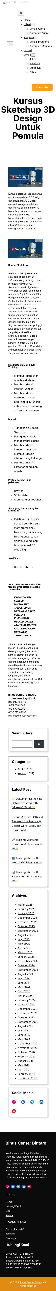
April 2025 (24, 948)
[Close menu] (21, 13)
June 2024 (24, 982)
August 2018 (25, 1060)
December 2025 (27, 917)
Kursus (22, 773)
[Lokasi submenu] (33, 55)
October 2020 (26, 1052)
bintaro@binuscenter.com (22, 715)
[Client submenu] (32, 24)
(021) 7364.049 (16, 705)
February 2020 (26, 1056)
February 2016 (26, 1073)
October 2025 (26, 926)
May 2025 (24, 943)
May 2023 (24, 1039)
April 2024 (24, 991)
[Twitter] (32, 1102)
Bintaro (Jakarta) (15, 1229)
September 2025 (28, 930)
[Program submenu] (36, 37)
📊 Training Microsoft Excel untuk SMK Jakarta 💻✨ (27, 876)
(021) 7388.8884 (17, 708)
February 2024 (27, 1000)
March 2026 (25, 904)
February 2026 (26, 909)
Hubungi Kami (13, 1206)
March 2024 (25, 995)
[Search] (39, 743)
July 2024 (24, 978)
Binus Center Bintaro (26, 1143)
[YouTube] (14, 1111)
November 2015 (27, 1078)
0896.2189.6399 (17, 712)
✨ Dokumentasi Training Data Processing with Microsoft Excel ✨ (27, 803)
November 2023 (27, 1013)
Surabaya (11, 1238)
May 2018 (23, 1065)
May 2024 (24, 987)
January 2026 (26, 913)
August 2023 (25, 1026)
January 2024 (26, 1004)
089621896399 (23, 1267)
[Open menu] (10, 43)
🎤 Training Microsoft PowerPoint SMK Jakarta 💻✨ (27, 844)
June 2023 (24, 1034)
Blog (8, 1210)
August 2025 (25, 935)
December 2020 (27, 1043)
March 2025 (25, 952)
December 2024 (27, 961)
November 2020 (27, 1047)
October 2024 (26, 965)
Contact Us (42, 87)
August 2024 (25, 974)
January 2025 (26, 956)
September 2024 (28, 969)
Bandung (10, 1233)
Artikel (22, 769)
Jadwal (9, 1215)
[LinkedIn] (41, 1102)
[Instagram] (14, 1102)
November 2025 (27, 922)
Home (9, 1201)
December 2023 (27, 1008)
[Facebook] (23, 1102)
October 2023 (26, 1017)
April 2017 (24, 1069)
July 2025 (24, 939)
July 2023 (24, 1030)
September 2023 (28, 1021)
